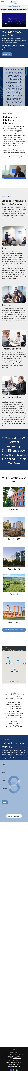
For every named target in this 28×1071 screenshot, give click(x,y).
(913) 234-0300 (17, 1066)
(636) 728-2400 (17, 1058)
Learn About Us (15, 158)
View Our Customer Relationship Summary (14, 9)
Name (3, 764)
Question (4, 788)
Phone (3, 780)
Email (3, 772)
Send (4, 802)
